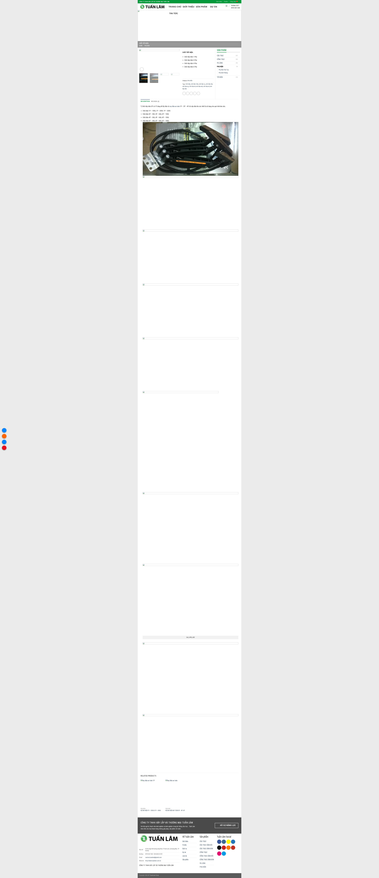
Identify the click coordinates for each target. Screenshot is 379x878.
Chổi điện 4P (192, 86)
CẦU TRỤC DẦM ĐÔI (206, 845)
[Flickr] (219, 853)
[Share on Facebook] (184, 93)
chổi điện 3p (185, 86)
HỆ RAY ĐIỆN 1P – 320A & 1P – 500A (151, 810)
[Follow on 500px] (224, 853)
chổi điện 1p (202, 84)
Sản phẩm (201, 7)
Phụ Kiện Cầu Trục (224, 70)
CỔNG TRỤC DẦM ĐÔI (206, 856)
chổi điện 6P (206, 86)
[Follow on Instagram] (224, 842)
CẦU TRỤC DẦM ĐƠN (206, 849)
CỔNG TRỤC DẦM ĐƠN (207, 860)
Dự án (213, 7)
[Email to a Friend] (191, 93)
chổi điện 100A (194, 84)
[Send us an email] (219, 848)
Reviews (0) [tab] (155, 101)
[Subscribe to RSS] (228, 848)
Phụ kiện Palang (223, 73)
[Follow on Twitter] (233, 842)
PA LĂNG (220, 63)
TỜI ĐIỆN (220, 77)
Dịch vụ (184, 849)
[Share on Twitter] (187, 93)
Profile (226, 1)
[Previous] (142, 26)
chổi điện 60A (199, 86)
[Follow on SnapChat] (228, 842)
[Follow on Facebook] (219, 842)
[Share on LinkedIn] (198, 93)
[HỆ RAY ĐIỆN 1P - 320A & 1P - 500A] (152, 793)
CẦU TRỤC (220, 56)
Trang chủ (175, 7)
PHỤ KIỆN (147, 46)
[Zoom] (142, 69)
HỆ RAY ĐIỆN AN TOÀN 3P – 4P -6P (175, 810)
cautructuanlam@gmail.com (153, 857)
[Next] (237, 26)
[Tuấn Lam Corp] (152, 6)
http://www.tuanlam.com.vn (153, 861)
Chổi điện (188, 84)
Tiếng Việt (233, 1)
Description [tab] (145, 101)
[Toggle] (239, 55)
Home (141, 46)
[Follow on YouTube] (233, 848)
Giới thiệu (219, 1)
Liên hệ (184, 856)
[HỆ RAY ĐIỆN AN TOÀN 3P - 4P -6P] (177, 793)
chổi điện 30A (209, 84)
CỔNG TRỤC (221, 59)
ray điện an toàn (175, 106)
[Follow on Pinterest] (224, 848)
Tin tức (173, 13)
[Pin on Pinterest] (194, 93)
